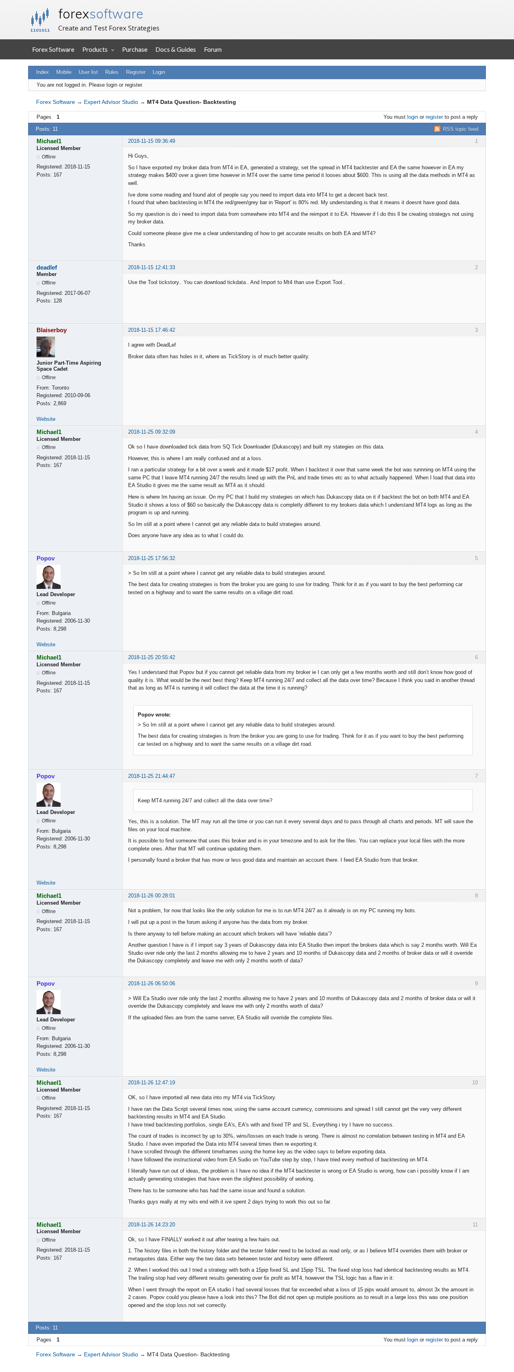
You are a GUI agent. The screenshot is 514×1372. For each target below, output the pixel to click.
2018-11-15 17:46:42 (151, 330)
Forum (213, 49)
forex (100, 14)
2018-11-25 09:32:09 (151, 432)
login (412, 117)
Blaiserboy (52, 330)
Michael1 (49, 141)
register (434, 117)
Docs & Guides (175, 49)
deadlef (47, 267)
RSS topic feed (460, 129)
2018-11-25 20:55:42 (151, 657)
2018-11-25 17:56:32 (151, 558)
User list (88, 72)
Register (135, 72)
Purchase (134, 49)
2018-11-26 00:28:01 (151, 896)
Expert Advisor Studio (111, 102)
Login (159, 72)
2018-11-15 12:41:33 (151, 267)
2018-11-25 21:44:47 (151, 776)
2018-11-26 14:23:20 (151, 1225)
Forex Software (53, 49)
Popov (46, 558)
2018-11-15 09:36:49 (151, 141)
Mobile (63, 72)
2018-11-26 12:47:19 (151, 1083)
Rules (111, 72)
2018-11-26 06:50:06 (151, 983)
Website (46, 419)
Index (42, 72)
